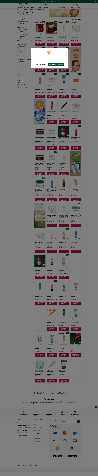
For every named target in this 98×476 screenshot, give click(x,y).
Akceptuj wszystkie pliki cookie (56, 64)
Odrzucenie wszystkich (41, 64)
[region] (49, 58)
